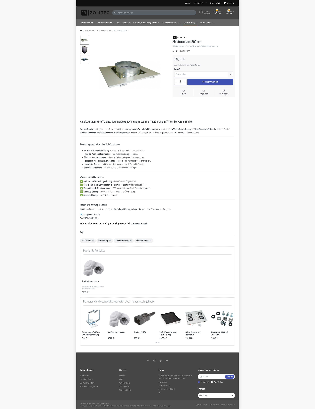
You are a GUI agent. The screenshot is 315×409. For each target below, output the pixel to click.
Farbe (176, 69)
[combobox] (203, 74)
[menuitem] (88, 23)
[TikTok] (160, 360)
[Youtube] (167, 360)
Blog (211, 3)
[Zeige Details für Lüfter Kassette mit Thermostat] (196, 318)
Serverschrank (139, 223)
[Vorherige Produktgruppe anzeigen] (82, 325)
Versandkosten (195, 65)
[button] (176, 82)
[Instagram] (154, 360)
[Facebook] (148, 360)
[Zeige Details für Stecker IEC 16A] (145, 318)
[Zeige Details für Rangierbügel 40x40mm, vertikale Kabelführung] (93, 318)
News (218, 3)
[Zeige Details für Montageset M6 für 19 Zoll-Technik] (222, 318)
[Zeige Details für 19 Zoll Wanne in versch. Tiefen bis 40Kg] (171, 318)
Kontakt (188, 3)
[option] (84, 40)
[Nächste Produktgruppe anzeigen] (232, 325)
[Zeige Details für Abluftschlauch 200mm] (93, 267)
